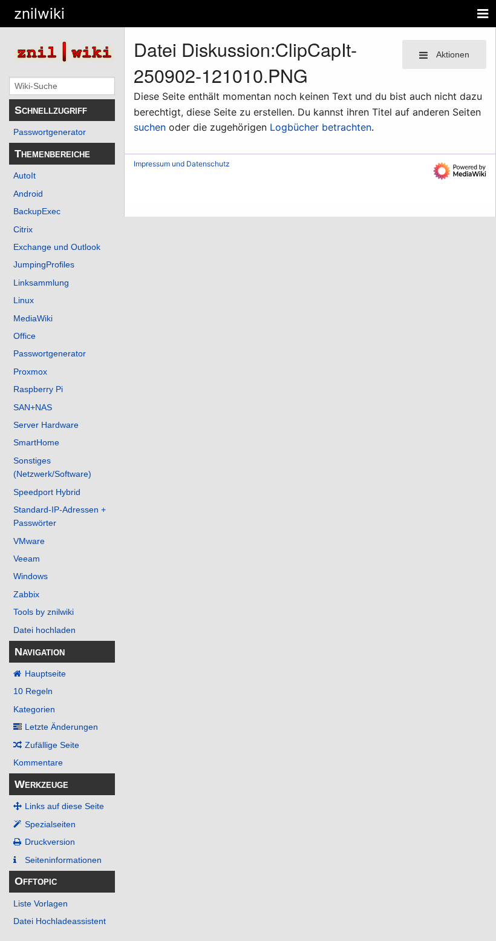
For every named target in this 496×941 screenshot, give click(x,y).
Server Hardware (46, 425)
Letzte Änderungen (61, 727)
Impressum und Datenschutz (182, 163)
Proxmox (30, 371)
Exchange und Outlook (56, 247)
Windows (30, 576)
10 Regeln (33, 691)
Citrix (23, 229)
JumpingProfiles (43, 264)
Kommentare (38, 762)
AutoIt (24, 175)
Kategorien (34, 709)
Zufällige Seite (52, 745)
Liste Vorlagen (40, 903)
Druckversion (50, 842)
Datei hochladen (44, 630)
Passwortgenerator (49, 132)
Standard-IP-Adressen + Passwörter (59, 516)
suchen (150, 127)
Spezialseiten (50, 824)
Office (24, 336)
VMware (29, 541)
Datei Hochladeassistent (59, 921)
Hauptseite (45, 673)
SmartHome (36, 442)
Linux (23, 300)
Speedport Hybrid (46, 492)
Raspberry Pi (38, 389)
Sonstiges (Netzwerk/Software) (52, 467)
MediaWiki (33, 318)
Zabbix (26, 594)
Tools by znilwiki (43, 612)
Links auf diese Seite (64, 806)
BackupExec (36, 211)
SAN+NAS (32, 407)
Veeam (26, 558)
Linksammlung (41, 282)
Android (28, 193)
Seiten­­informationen (63, 860)
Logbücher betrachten (320, 127)
